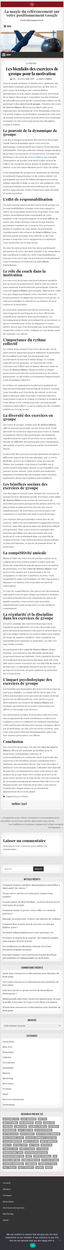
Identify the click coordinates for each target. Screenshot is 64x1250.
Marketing (8, 1078)
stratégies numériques (13, 1163)
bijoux (38, 1122)
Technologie (9, 1105)
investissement (27, 1133)
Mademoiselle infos (12, 999)
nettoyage (34, 1145)
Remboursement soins (13, 1152)
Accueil (6, 1183)
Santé (5, 1094)
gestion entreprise (43, 1130)
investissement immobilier (48, 1133)
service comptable (11, 1160)
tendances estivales (47, 1163)
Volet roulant (9, 1167)
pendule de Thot (10, 1148)
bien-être (42, 1118)
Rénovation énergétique (13, 1156)
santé (28, 1156)
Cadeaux (7, 1057)
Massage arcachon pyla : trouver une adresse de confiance (32, 919)
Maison (6, 1073)
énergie (49, 1167)
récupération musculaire (36, 1152)
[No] (60, 1240)
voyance (39, 1167)
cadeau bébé (49, 1122)
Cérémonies (9, 1062)
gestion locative (10, 1133)
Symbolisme (31, 1163)
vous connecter (23, 846)
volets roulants (26, 1167)
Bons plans (8, 1052)
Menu (9, 26)
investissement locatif (13, 1137)
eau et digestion (25, 1130)
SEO (54, 1156)
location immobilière (12, 1141)
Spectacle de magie (50, 1160)
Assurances (8, 1041)
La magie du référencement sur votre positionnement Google (32, 13)
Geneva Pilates (21, 796)
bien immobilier (26, 1122)
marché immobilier (49, 1141)
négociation (46, 1145)
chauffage (7, 1126)
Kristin (6, 1007)
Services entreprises (13, 1099)
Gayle (5, 973)
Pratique (32, 63)
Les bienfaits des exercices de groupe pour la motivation (32, 71)
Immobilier (8, 1068)
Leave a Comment (45, 79)
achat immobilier (28, 1118)
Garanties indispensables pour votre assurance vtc (28, 932)
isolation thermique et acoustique (41, 1137)
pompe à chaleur (27, 1148)
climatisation (20, 1126)
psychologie (42, 1148)
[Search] (32, 4)
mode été (7, 1145)
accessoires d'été (10, 1118)
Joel (14, 79)
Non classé (8, 1083)
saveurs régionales (42, 1156)
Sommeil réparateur (30, 1160)
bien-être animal (10, 1122)
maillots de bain (31, 1141)
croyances (53, 1126)
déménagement (9, 1130)
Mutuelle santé (20, 1145)
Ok (32, 1245)
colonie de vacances (37, 1126)
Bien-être (7, 1047)
